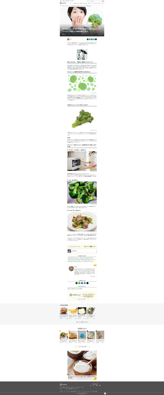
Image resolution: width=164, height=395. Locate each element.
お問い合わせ (61, 391)
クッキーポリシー (90, 391)
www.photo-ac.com (99, 34)
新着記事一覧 (71, 388)
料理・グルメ (90, 3)
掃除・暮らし (85, 3)
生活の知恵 (73, 288)
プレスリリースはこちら (66, 391)
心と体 (99, 3)
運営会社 (94, 391)
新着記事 (75, 3)
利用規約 (75, 391)
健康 (69, 288)
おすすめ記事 (71, 391)
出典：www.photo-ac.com (94, 130)
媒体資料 (96, 391)
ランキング (71, 3)
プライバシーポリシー (84, 391)
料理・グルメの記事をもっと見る (82, 322)
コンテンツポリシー (78, 391)
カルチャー (102, 3)
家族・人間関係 (80, 3)
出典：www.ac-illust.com (94, 92)
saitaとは (76, 388)
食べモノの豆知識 (79, 288)
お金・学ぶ (95, 3)
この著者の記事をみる (93, 276)
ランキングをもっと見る (82, 346)
